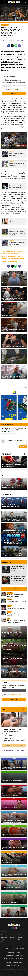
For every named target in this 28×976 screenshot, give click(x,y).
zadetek (12, 261)
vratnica (16, 256)
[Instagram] (16, 928)
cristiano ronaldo (14, 253)
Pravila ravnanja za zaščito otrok (14, 962)
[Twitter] (12, 45)
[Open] (3, 2)
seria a (12, 256)
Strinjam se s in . (12, 90)
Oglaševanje (7, 948)
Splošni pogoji (20, 958)
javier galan (22, 251)
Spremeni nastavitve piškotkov (14, 955)
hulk (2, 251)
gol (16, 261)
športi (8, 261)
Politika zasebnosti (9, 958)
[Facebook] (8, 45)
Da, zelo (6, 733)
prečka (6, 251)
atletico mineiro (5, 256)
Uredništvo (15, 948)
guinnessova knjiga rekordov (18, 258)
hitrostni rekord (5, 258)
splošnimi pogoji (13, 89)
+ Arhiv (22, 709)
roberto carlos (5, 253)
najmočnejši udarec (13, 251)
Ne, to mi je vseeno (8, 738)
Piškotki (18, 952)
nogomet (3, 261)
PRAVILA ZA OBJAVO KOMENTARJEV (9, 434)
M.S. (6, 40)
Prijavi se (14, 93)
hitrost (21, 256)
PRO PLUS (22, 948)
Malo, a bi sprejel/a (8, 735)
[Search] (26, 2)
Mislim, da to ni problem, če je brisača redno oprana (14, 741)
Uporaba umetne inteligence (14, 965)
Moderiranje (11, 952)
